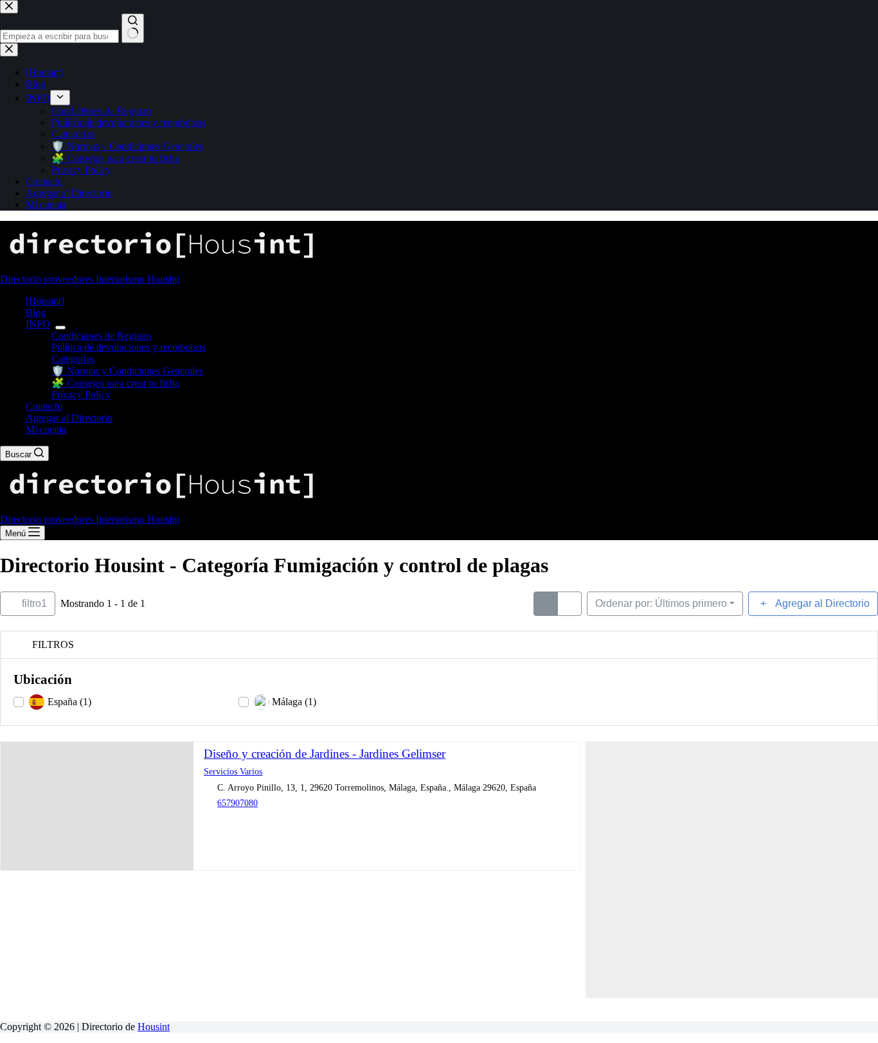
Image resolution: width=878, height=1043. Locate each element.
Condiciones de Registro (101, 335)
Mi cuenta (46, 429)
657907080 (237, 803)
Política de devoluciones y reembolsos (128, 347)
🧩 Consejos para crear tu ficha (115, 383)
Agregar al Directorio (69, 417)
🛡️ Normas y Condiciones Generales (127, 370)
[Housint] (45, 300)
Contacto (44, 406)
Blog (36, 312)
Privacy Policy (81, 394)
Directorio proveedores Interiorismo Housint (89, 279)
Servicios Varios (233, 771)
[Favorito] (11, 858)
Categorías (72, 358)
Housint (154, 1026)
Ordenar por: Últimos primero (661, 603)
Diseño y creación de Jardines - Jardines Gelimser (324, 753)
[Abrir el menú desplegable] (60, 327)
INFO (38, 324)
